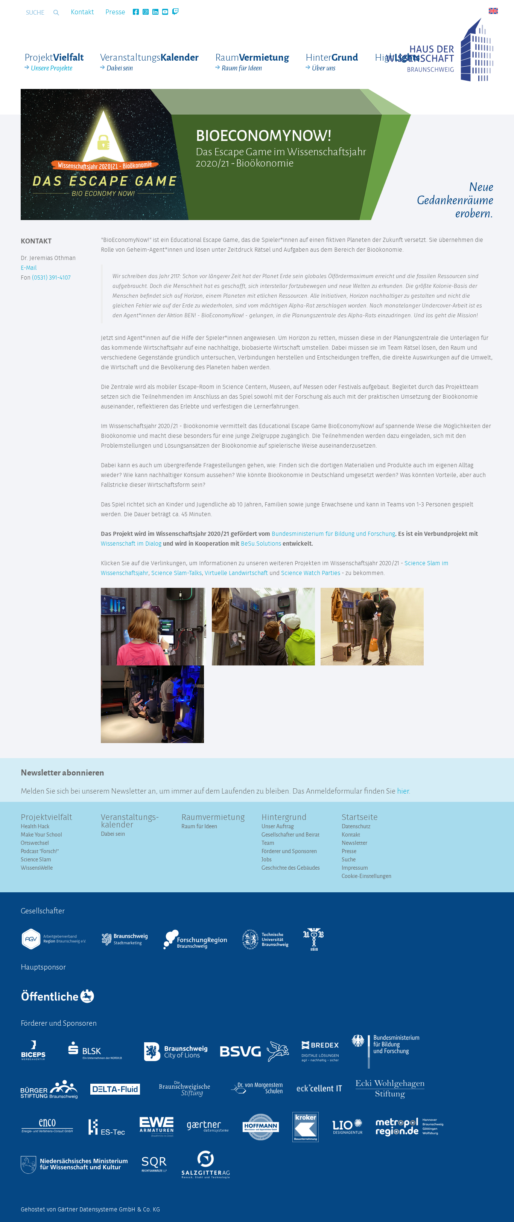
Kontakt (82, 12)
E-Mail (28, 268)
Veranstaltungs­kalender (130, 821)
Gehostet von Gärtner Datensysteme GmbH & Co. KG (90, 1210)
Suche (349, 859)
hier (403, 790)
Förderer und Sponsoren (289, 851)
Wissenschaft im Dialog (131, 544)
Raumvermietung (213, 817)
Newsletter (354, 843)
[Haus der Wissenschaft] (439, 49)
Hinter (332, 62)
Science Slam (36, 859)
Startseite (360, 817)
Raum (252, 62)
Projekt (54, 62)
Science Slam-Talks (176, 573)
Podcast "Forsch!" (40, 851)
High (397, 57)
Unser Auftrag (278, 826)
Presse (115, 12)
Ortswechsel (35, 843)
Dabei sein (113, 834)
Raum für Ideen (199, 826)
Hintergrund (284, 817)
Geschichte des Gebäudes (291, 868)
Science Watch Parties (310, 573)
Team (268, 843)
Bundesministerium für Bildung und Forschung (333, 534)
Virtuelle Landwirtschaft (236, 573)
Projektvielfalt (46, 817)
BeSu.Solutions (261, 544)
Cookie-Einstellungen (366, 876)
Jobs (267, 859)
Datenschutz (356, 826)
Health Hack (35, 826)
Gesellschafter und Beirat (290, 834)
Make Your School (41, 834)
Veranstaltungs (149, 62)
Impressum (355, 868)
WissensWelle (37, 868)
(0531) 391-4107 (51, 278)
